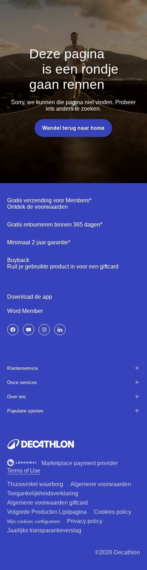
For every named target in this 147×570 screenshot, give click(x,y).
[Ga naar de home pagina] (40, 444)
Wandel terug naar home (73, 128)
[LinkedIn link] (60, 329)
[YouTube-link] (28, 329)
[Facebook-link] (13, 329)
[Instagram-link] (44, 329)
